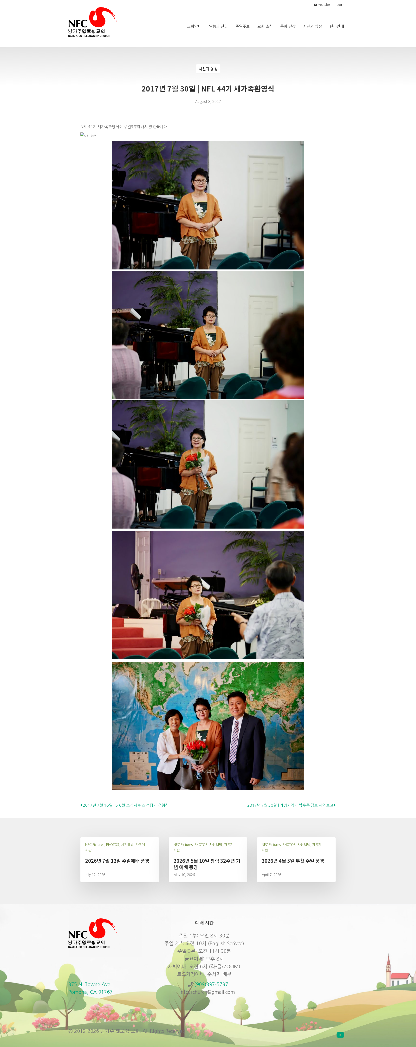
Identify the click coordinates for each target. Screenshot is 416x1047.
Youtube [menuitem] (323, 4)
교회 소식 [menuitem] (265, 26)
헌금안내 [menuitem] (337, 26)
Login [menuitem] (340, 4)
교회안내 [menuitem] (194, 26)
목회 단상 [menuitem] (288, 26)
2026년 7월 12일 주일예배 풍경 (117, 860)
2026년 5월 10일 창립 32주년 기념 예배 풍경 (207, 863)
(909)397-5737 (211, 984)
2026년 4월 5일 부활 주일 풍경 (293, 860)
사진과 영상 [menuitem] (312, 26)
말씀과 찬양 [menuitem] (218, 26)
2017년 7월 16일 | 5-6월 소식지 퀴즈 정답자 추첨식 (125, 805)
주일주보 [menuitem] (242, 26)
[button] (340, 1035)
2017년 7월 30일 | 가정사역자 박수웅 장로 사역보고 (290, 805)
